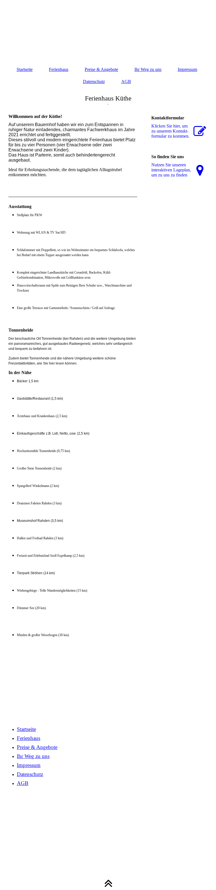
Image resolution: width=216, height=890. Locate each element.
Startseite (25, 69)
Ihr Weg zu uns (147, 69)
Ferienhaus (58, 69)
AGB (126, 81)
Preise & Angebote (101, 69)
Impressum (187, 69)
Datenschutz (94, 81)
